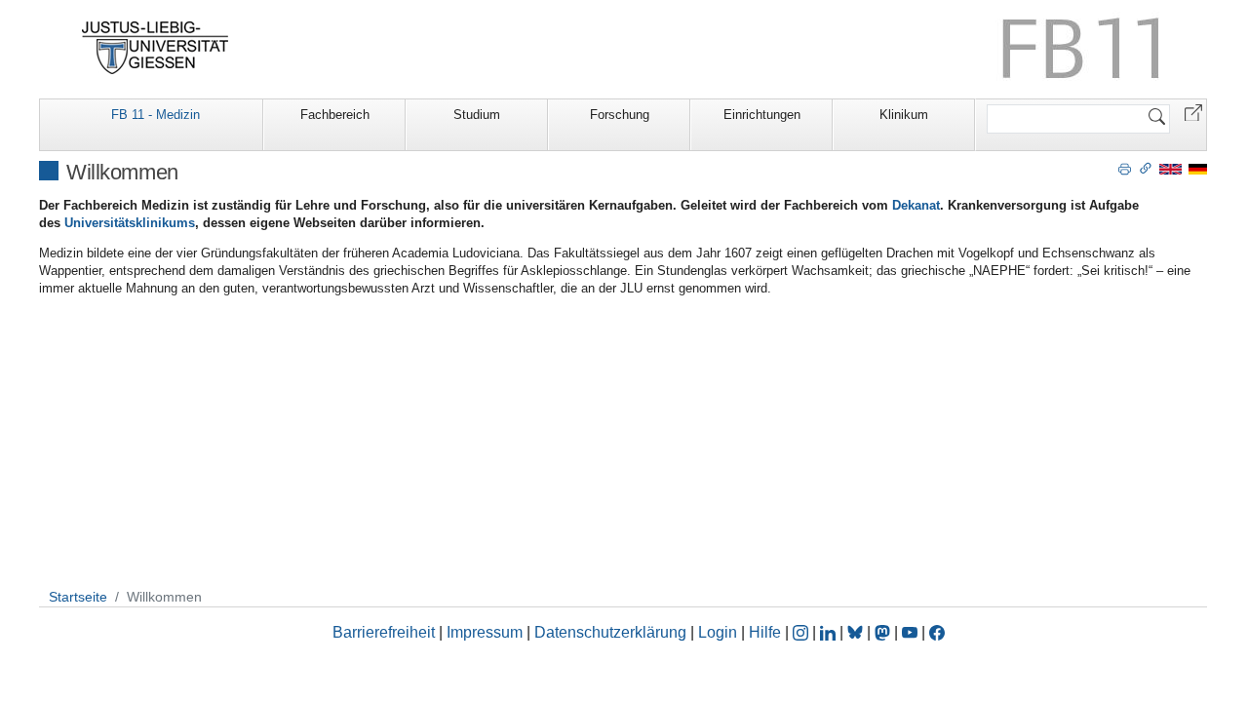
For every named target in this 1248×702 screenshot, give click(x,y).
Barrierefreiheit (383, 632)
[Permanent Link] (1145, 167)
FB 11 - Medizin (155, 114)
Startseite (78, 596)
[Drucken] (1124, 168)
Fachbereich (335, 114)
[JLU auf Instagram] (802, 632)
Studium (476, 114)
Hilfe (765, 632)
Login (719, 632)
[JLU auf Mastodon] (884, 632)
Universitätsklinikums (129, 222)
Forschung (619, 114)
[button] (1193, 111)
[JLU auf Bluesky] (857, 632)
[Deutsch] (1198, 168)
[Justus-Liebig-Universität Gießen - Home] (155, 48)
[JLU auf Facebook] (937, 632)
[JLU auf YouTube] (909, 632)
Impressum (485, 632)
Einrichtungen (761, 114)
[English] (1170, 168)
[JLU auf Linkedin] (829, 632)
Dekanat (916, 205)
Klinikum (903, 114)
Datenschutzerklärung (610, 632)
